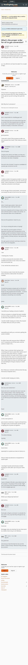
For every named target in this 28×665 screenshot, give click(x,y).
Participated (3, 589)
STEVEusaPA (7, 84)
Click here (4, 28)
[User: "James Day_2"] (2, 281)
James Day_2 (7, 280)
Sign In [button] (9, 78)
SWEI (6, 492)
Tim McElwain (8, 146)
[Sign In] (26, 5)
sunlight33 (7, 46)
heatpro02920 (8, 197)
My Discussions (4, 584)
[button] (26, 41)
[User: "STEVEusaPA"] (2, 85)
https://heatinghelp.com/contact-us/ (10, 24)
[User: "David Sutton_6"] (2, 383)
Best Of (3, 588)
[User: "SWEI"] (2, 492)
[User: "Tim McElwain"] (2, 147)
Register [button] (18, 78)
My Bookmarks (14, 582)
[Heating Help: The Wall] (10, 4)
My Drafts (14, 586)
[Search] (23, 5)
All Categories (4, 576)
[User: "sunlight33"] (2, 47)
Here (8, 16)
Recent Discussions (5, 578)
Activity (2, 580)
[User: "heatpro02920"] (2, 198)
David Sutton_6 (8, 383)
